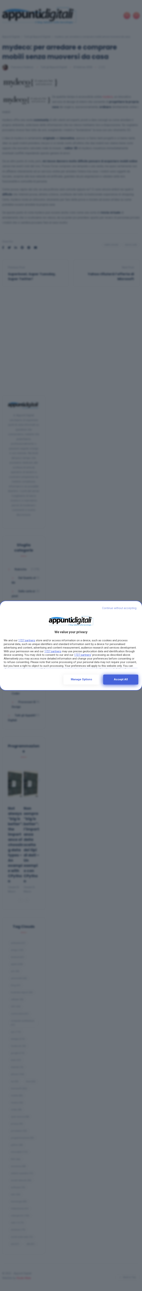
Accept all (121, 679)
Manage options (81, 679)
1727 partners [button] (26, 640)
